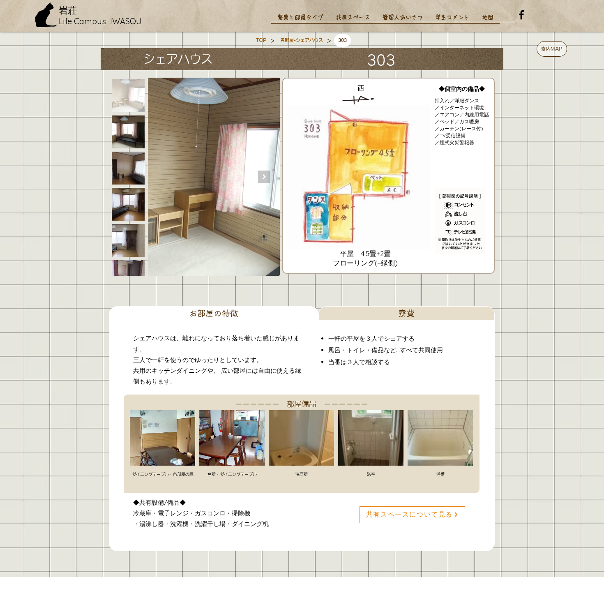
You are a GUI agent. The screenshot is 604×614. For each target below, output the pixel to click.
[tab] (213, 313)
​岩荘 (68, 10)
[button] (552, 49)
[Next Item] (264, 177)
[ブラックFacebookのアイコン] (521, 15)
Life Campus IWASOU (100, 21)
